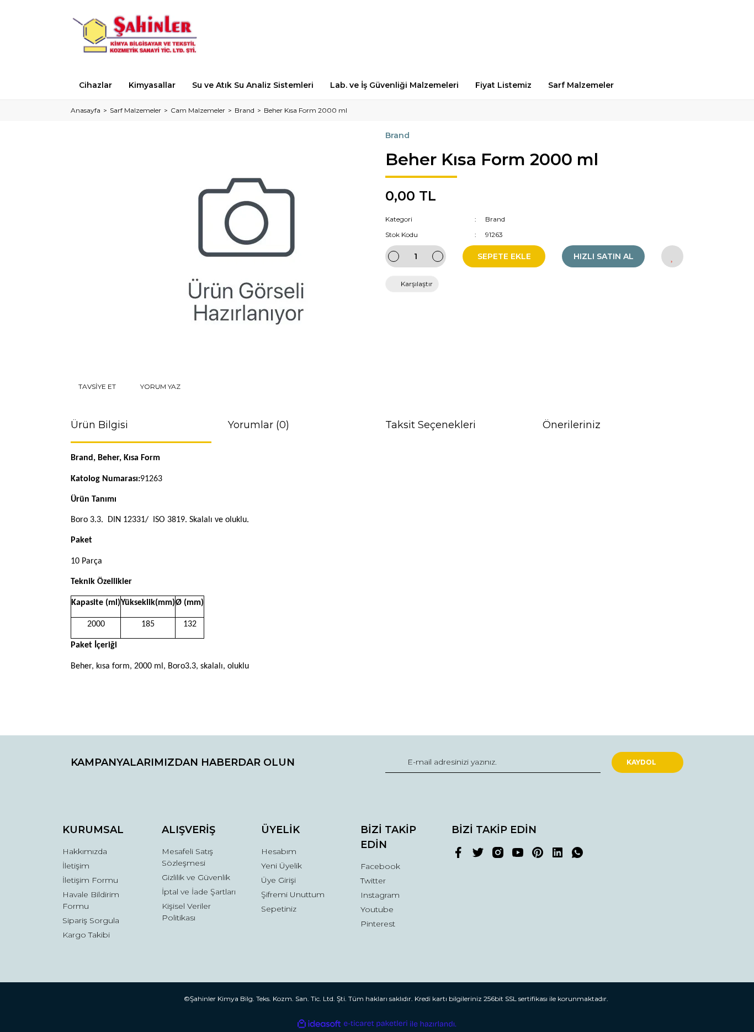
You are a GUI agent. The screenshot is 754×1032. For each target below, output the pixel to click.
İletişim (75, 866)
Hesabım (278, 851)
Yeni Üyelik (281, 866)
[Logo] (141, 35)
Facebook (380, 866)
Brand (397, 135)
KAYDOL (641, 762)
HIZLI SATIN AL (604, 256)
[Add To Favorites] (672, 256)
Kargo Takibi (86, 935)
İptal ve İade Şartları (199, 892)
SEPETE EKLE (504, 256)
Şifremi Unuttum (293, 894)
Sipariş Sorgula (90, 920)
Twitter (373, 881)
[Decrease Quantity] (393, 256)
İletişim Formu (90, 880)
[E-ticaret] (375, 1024)
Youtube (377, 909)
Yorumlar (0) (258, 425)
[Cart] (670, 35)
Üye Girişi (278, 880)
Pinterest (377, 924)
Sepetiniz (278, 909)
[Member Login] (613, 35)
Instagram (380, 895)
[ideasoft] (319, 1024)
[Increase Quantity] (437, 256)
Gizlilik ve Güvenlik (196, 877)
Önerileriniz (572, 425)
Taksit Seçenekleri (430, 425)
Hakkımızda (84, 851)
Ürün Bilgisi (99, 425)
